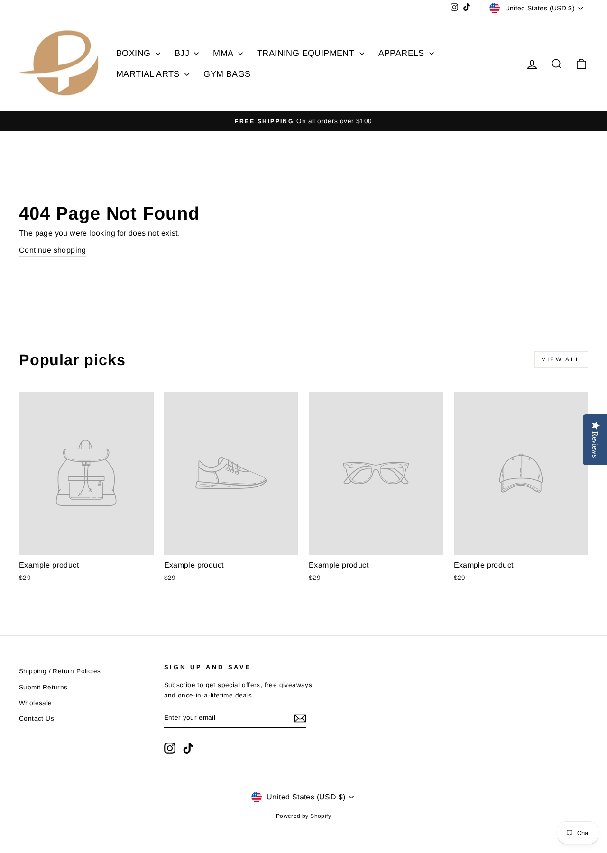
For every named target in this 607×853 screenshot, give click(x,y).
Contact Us (36, 718)
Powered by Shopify (303, 816)
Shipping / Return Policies (60, 671)
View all (561, 359)
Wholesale (35, 702)
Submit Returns (43, 687)
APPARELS (402, 53)
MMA (224, 53)
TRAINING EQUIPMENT (307, 53)
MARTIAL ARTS (149, 74)
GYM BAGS (226, 74)
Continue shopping (52, 250)
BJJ (183, 53)
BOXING (134, 53)
